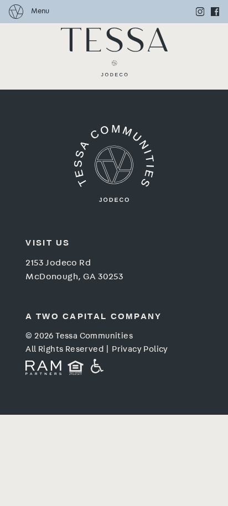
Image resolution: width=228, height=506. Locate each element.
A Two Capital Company (93, 316)
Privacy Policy (140, 349)
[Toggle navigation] (29, 11)
